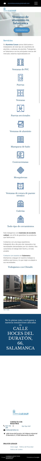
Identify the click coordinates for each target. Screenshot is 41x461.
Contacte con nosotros (11, 255)
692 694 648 (26, 426)
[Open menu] (36, 3)
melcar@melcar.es (12, 430)
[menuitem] (14, 446)
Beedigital (36, 457)
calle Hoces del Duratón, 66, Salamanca (20, 338)
